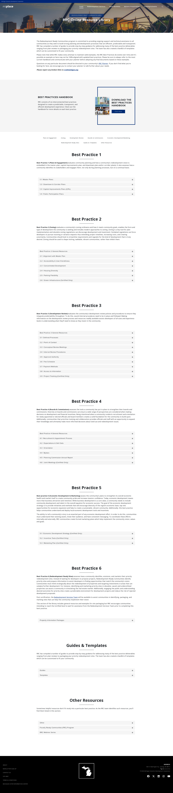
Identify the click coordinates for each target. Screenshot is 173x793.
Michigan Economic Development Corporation (12, 1)
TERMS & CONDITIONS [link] (10, 780)
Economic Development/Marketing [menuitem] (118, 138)
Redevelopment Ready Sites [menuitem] (70, 143)
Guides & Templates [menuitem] (90, 143)
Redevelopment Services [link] (96, 6)
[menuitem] (162, 6)
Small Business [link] (114, 6)
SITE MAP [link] (6, 776)
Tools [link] (81, 6)
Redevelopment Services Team (66, 597)
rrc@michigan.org (71, 70)
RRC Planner (103, 63)
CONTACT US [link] (7, 772)
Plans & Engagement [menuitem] (50, 138)
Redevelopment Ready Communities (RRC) (86, 15)
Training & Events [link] (150, 6)
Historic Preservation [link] (132, 6)
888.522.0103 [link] (166, 769)
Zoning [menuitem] (63, 138)
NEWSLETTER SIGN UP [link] (9, 769)
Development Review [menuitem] (76, 138)
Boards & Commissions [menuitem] (95, 138)
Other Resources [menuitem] (106, 143)
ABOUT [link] (5, 765)
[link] (8, 6)
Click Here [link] (118, 111)
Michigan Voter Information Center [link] (15, 784)
